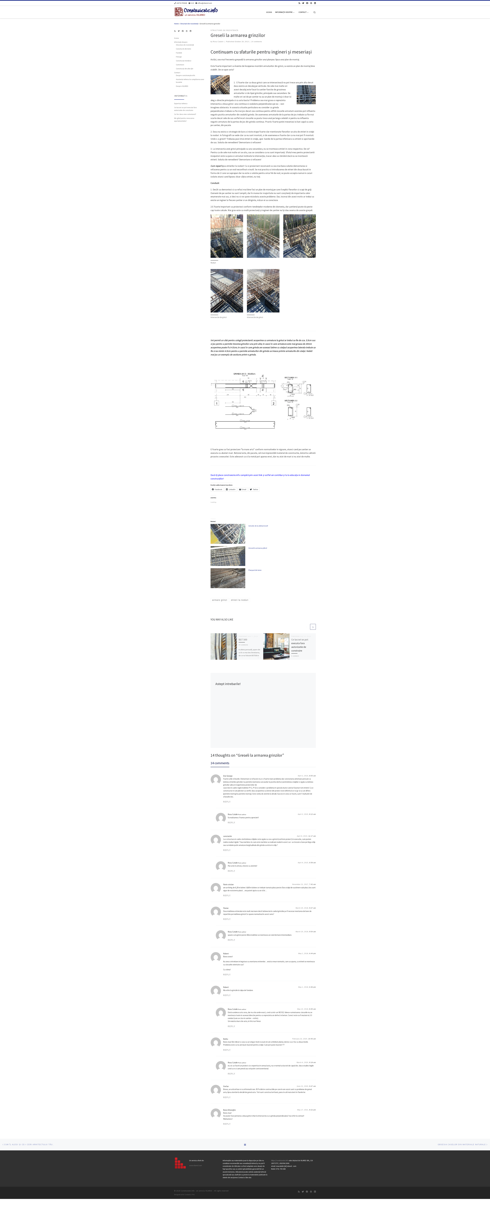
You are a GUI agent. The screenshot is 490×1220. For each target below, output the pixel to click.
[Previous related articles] (307, 627)
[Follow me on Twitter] (303, 3)
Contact (177, 72)
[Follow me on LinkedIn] (315, 3)
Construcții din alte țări (184, 68)
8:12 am (312, 814)
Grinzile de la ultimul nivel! (258, 526)
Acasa (176, 38)
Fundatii (179, 53)
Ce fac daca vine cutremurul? (185, 114)
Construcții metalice (183, 61)
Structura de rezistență (185, 45)
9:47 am (312, 1086)
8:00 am (312, 776)
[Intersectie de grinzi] (227, 290)
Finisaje (179, 57)
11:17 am (312, 836)
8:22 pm (312, 1110)
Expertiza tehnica (180, 103)
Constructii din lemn (183, 49)
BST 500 (243, 639)
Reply (227, 802)
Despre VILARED (182, 86)
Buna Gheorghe (229, 1110)
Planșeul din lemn (254, 570)
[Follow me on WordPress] (311, 3)
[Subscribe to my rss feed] (299, 3)
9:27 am (312, 908)
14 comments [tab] (220, 763)
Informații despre (180, 42)
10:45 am (312, 1039)
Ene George (227, 776)
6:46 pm (312, 987)
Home (176, 23)
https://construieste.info (280, 1160)
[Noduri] (227, 236)
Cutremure (180, 64)
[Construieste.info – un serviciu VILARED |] (196, 12)
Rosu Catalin (218, 42)
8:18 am (312, 1062)
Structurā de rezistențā (189, 23)
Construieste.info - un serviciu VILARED (196, 1191)
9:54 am (312, 932)
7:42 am (312, 884)
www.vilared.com (195, 1165)
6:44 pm (312, 953)
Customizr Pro (190, 1194)
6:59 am (312, 863)
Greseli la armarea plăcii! (257, 548)
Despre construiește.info (185, 75)
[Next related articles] (313, 627)
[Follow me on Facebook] (307, 3)
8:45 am (312, 1009)
